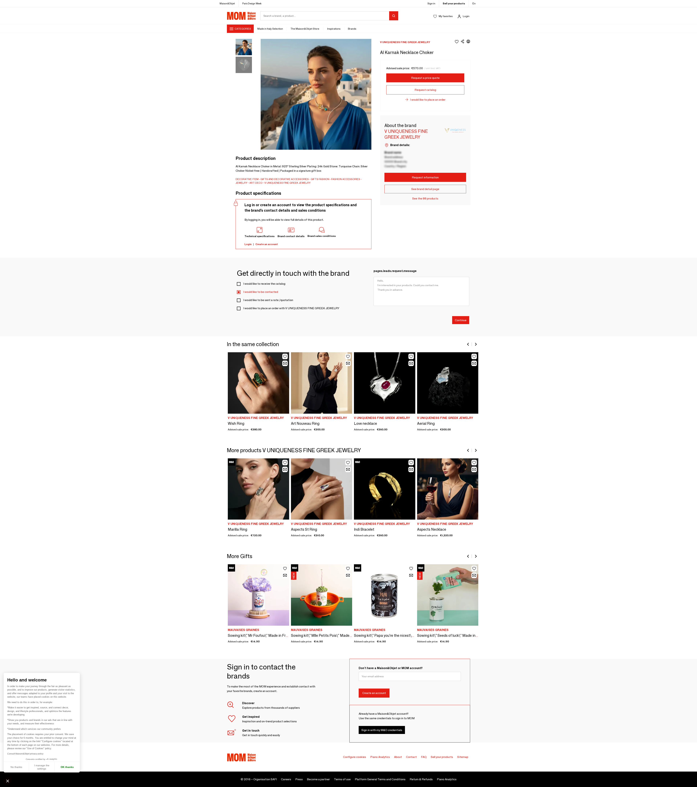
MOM (241, 16)
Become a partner (318, 779)
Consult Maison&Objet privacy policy (25, 753)
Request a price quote (425, 78)
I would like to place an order (427, 99)
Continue (460, 320)
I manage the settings (41, 767)
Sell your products (454, 3)
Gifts (314, 179)
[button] (7, 780)
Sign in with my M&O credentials (381, 730)
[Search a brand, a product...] (393, 15)
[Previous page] (468, 344)
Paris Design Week (252, 3)
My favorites (446, 16)
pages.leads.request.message (395, 271)
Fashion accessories (345, 179)
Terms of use (342, 779)
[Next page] (475, 344)
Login (466, 16)
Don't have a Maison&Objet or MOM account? (391, 668)
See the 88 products (425, 198)
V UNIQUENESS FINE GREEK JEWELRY (287, 182)
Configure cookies (354, 757)
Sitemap (462, 757)
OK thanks (67, 767)
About (398, 757)
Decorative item (247, 179)
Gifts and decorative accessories (284, 179)
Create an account (266, 244)
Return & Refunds (421, 779)
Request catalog (425, 90)
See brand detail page (425, 189)
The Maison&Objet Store (305, 28)
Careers (286, 779)
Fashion (324, 179)
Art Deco (255, 182)
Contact (411, 757)
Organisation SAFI (265, 779)
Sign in (431, 3)
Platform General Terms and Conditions (380, 779)
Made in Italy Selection (270, 28)
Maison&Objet (227, 3)
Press (299, 779)
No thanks (16, 767)
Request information (425, 177)
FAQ (424, 757)
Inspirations (334, 28)
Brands (352, 28)
